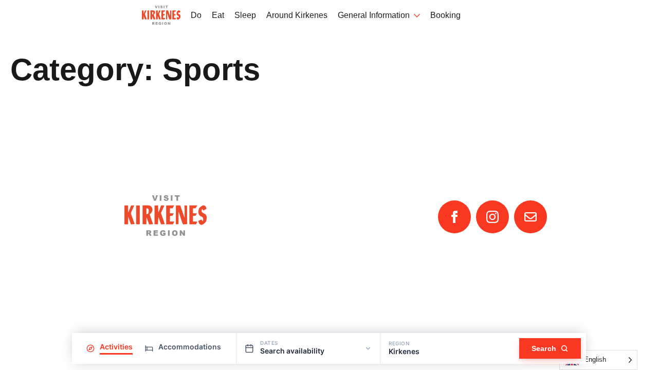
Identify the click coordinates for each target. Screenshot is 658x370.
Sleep (245, 15)
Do (196, 15)
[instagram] (492, 216)
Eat (218, 15)
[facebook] (454, 216)
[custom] (530, 216)
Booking (445, 15)
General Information (374, 15)
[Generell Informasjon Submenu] (415, 16)
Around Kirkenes (296, 15)
